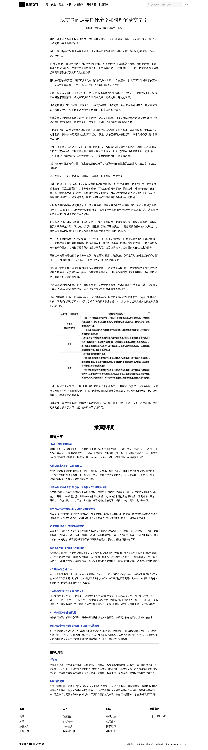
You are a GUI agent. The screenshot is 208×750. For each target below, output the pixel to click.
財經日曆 (91, 4)
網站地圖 (111, 731)
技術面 (97, 28)
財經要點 (68, 716)
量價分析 (89, 28)
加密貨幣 (78, 4)
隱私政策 (111, 726)
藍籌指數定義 (57, 681)
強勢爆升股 (69, 731)
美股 (53, 4)
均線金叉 (68, 726)
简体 (187, 4)
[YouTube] (158, 716)
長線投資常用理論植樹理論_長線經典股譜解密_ (75, 625)
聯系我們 (111, 716)
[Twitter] (164, 716)
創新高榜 (68, 721)
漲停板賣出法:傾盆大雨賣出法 (66, 465)
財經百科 (103, 4)
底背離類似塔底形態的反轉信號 (67, 526)
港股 (61, 4)
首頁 (45, 4)
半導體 (53, 659)
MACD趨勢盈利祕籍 (61, 444)
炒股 (104, 28)
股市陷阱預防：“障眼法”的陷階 (67, 547)
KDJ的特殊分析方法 (61, 569)
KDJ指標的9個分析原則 (63, 612)
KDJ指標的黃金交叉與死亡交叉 (67, 590)
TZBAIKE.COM (31, 744)
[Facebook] (152, 716)
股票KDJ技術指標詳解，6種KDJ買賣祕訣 (73, 508)
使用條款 (111, 721)
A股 (69, 4)
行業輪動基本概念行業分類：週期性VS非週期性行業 (78, 487)
